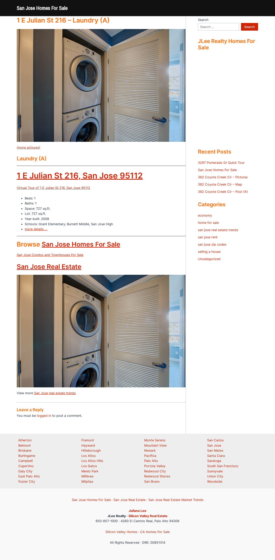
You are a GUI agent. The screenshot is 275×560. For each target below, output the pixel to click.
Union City (215, 476)
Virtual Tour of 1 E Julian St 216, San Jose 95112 (53, 188)
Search (203, 20)
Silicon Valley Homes (121, 532)
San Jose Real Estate (49, 267)
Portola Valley (154, 466)
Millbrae (87, 476)
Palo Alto (151, 461)
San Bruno (152, 481)
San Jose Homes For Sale (42, 7)
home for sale (208, 223)
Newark (150, 450)
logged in (44, 416)
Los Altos (88, 456)
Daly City (25, 471)
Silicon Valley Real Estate (147, 516)
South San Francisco (222, 466)
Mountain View (155, 445)
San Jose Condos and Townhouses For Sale (50, 255)
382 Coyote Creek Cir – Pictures (223, 177)
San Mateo (215, 450)
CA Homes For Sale (155, 532)
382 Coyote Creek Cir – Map (220, 184)
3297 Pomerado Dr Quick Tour (221, 163)
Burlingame (26, 456)
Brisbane (24, 450)
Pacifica (150, 456)
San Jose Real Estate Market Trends (175, 500)
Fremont (87, 440)
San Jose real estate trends (55, 393)
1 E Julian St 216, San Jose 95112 (80, 175)
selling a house (209, 252)
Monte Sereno (154, 440)
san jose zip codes (212, 244)
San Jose (214, 445)
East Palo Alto (29, 476)
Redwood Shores (157, 476)
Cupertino (26, 466)
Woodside (214, 481)
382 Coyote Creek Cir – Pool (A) (223, 192)
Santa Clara (216, 456)
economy (205, 215)
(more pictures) (28, 147)
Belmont (24, 445)
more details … (36, 229)
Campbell (25, 461)
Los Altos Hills (92, 461)
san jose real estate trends (218, 230)
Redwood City (155, 471)
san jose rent (207, 237)
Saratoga (214, 461)
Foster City (26, 481)
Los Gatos (89, 466)
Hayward (88, 445)
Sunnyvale (215, 471)
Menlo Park (89, 471)
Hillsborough (91, 450)
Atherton (25, 440)
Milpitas (87, 481)
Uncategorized (209, 259)
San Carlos (215, 440)
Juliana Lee (137, 511)
